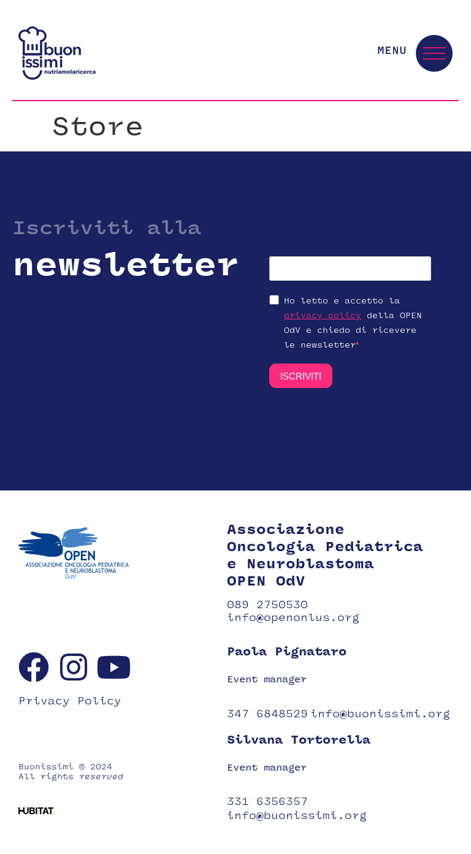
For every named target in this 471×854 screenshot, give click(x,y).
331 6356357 (267, 801)
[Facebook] (33, 667)
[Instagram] (73, 667)
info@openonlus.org (293, 617)
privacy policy (322, 315)
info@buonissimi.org (380, 714)
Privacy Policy (69, 701)
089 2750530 (267, 605)
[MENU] (434, 53)
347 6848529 (267, 714)
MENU (392, 50)
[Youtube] (113, 667)
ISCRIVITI (300, 376)
